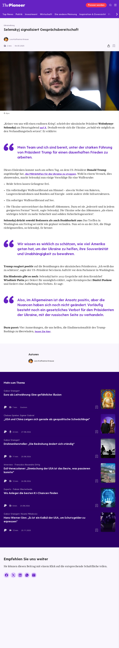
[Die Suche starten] (110, 5)
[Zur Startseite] (13, 5)
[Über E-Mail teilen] (34, 575)
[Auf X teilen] (13, 575)
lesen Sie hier (43, 331)
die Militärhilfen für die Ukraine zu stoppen (50, 173)
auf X (43, 127)
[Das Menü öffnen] (115, 5)
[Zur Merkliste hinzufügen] (113, 46)
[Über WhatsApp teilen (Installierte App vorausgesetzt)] (27, 575)
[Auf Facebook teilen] (6, 575)
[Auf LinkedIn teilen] (20, 575)
